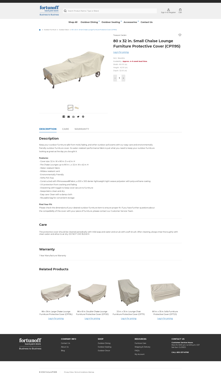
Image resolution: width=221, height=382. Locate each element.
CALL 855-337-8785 (180, 352)
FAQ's (137, 351)
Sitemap (91, 372)
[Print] (73, 117)
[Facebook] (64, 117)
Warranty (81, 129)
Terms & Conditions (81, 372)
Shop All (72, 22)
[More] (99, 21)
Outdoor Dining (89, 22)
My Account (139, 354)
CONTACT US (178, 339)
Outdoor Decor (104, 351)
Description (48, 129)
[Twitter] (78, 117)
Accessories (130, 22)
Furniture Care (140, 343)
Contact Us (147, 22)
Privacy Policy (69, 372)
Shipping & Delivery (142, 347)
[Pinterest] (83, 117)
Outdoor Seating (111, 22)
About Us (64, 347)
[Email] (69, 117)
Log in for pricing (121, 52)
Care (65, 129)
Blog (63, 351)
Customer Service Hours (182, 342)
